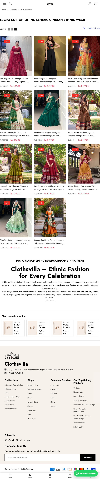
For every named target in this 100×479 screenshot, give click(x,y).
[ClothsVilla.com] (50, 3)
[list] (8, 29)
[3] (15, 29)
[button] (95, 3)
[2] (12, 29)
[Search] (10, 3)
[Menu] (4, 3)
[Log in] (90, 3)
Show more (50, 300)
